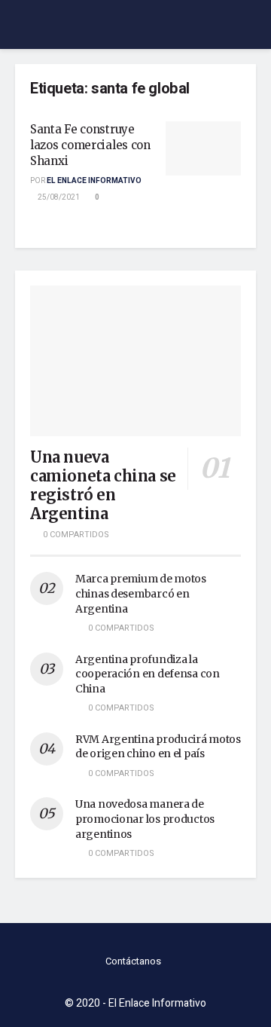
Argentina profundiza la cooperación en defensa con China (147, 674)
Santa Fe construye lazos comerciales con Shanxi (90, 145)
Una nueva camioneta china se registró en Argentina (103, 485)
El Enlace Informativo (94, 181)
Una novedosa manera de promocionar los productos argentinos (145, 818)
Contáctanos (133, 961)
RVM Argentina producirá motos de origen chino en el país (158, 746)
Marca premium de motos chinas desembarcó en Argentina (140, 593)
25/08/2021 (58, 197)
